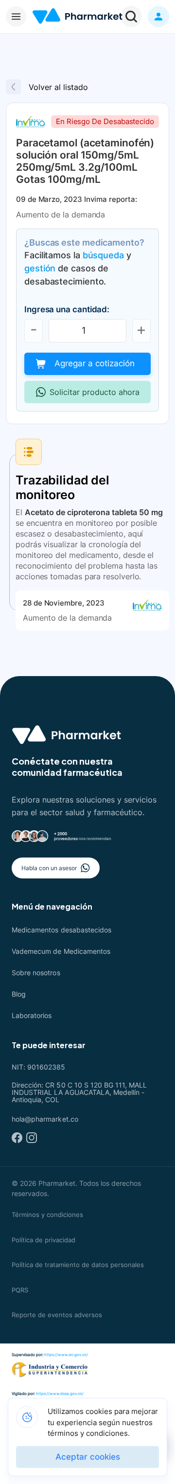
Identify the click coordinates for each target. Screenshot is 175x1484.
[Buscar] (131, 16)
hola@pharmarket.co (45, 1119)
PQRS (20, 1290)
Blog (19, 994)
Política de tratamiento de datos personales (78, 1265)
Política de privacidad (43, 1240)
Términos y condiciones (47, 1214)
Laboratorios (32, 1015)
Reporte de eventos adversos (57, 1315)
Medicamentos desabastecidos (61, 930)
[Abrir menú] (16, 16)
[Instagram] (31, 1137)
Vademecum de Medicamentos (61, 951)
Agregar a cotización (94, 363)
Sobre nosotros (36, 972)
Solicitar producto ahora (95, 392)
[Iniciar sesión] (158, 16)
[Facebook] (17, 1137)
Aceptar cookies (87, 1457)
